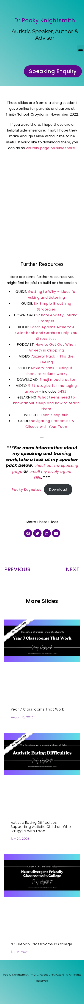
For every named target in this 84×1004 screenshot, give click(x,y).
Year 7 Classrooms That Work (37, 709)
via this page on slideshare (50, 148)
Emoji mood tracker (57, 379)
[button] (80, 48)
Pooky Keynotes (26, 489)
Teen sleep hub (54, 415)
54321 (63, 391)
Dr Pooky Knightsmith (44, 20)
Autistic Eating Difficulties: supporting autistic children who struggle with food (41, 826)
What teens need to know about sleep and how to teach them (46, 403)
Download (58, 489)
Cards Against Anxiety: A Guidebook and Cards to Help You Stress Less (46, 333)
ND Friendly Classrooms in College (41, 944)
